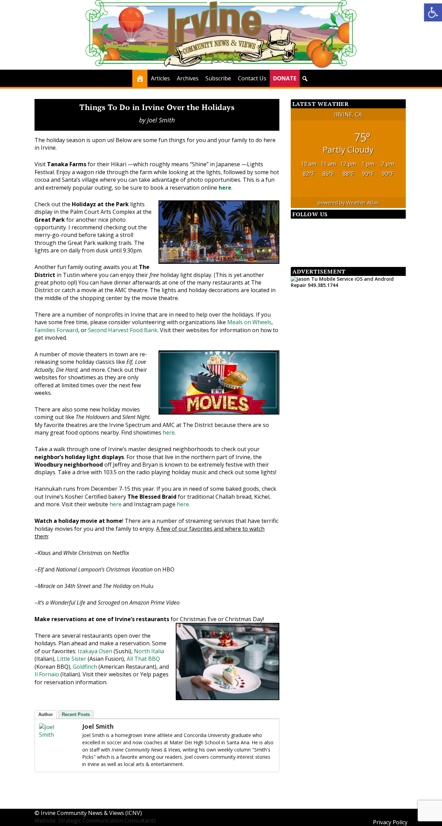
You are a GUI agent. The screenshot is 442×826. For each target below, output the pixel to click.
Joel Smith (161, 120)
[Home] (139, 78)
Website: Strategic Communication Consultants (95, 820)
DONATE (284, 78)
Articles (160, 78)
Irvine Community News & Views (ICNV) (91, 813)
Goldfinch (85, 666)
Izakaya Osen (95, 651)
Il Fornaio (47, 674)
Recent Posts (76, 714)
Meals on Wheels (249, 322)
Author (45, 714)
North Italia (149, 651)
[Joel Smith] (53, 734)
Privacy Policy (390, 822)
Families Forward (56, 330)
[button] (433, 12)
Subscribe (218, 78)
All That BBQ (143, 659)
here (225, 187)
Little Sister (71, 659)
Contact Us (252, 78)
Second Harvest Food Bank (122, 330)
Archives (188, 78)
